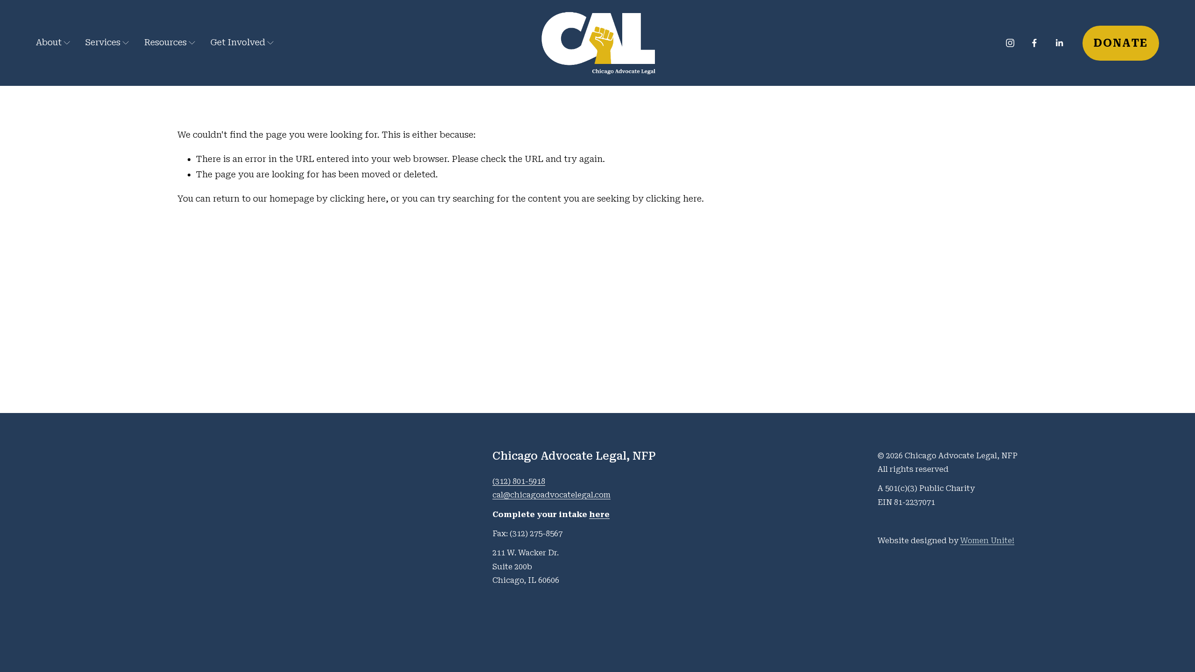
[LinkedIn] (1059, 43)
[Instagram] (1010, 43)
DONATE (1121, 43)
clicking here (358, 199)
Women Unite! (987, 540)
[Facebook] (1034, 43)
